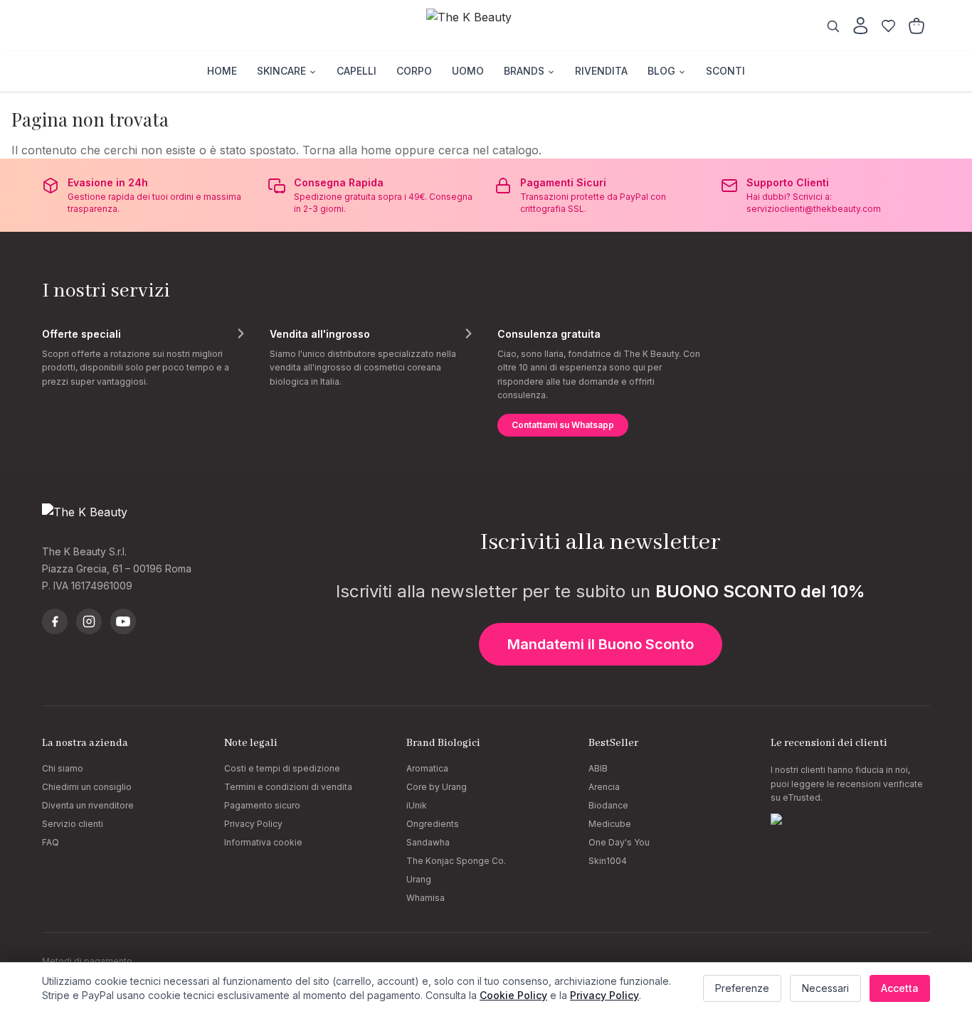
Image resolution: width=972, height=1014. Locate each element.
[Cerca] (833, 26)
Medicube (609, 823)
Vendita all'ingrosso (320, 334)
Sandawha (428, 842)
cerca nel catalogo (488, 150)
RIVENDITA (601, 71)
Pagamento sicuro (262, 805)
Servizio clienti (72, 823)
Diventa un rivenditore (88, 805)
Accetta (900, 988)
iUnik (416, 805)
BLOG (661, 71)
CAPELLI (356, 71)
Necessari (825, 988)
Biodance (608, 805)
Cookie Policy (513, 995)
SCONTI (725, 71)
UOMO (468, 71)
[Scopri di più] (240, 333)
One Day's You (619, 842)
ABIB (598, 768)
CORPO (414, 71)
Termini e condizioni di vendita (288, 786)
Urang (418, 879)
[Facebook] (55, 621)
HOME (222, 71)
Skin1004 (607, 860)
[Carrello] (916, 26)
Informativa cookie (263, 842)
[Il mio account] (860, 25)
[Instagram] (89, 621)
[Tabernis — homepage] (486, 26)
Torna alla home (346, 150)
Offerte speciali (81, 334)
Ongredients (432, 823)
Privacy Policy (253, 823)
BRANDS (524, 71)
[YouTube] (123, 621)
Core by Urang (436, 786)
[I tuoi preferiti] (888, 26)
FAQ (50, 842)
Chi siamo (62, 768)
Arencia (604, 786)
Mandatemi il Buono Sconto (600, 644)
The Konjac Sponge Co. (456, 860)
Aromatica (427, 768)
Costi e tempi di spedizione (282, 768)
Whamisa (425, 897)
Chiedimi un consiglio (87, 786)
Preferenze (742, 988)
